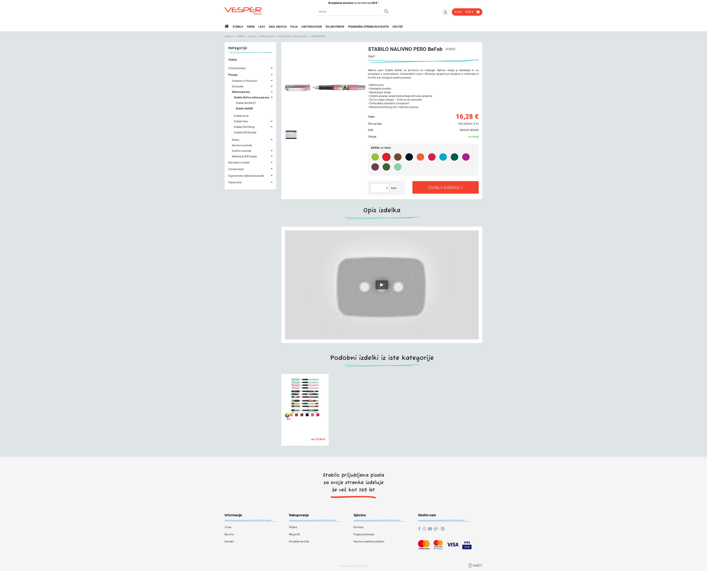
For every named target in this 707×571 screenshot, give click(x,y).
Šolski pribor (335, 26)
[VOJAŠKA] (386, 167)
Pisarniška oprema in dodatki (368, 26)
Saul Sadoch (278, 26)
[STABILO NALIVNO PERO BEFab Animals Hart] (325, 88)
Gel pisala (237, 86)
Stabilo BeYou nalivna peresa (292, 36)
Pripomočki (235, 182)
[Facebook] (419, 529)
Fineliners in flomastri (244, 80)
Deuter (398, 26)
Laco (261, 26)
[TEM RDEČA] (432, 157)
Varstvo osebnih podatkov (369, 541)
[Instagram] (424, 529)
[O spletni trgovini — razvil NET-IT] (475, 565)
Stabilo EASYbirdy (244, 126)
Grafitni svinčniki (241, 150)
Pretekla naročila (299, 541)
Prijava (445, 12)
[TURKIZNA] (443, 157)
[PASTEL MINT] (398, 167)
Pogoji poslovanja (364, 534)
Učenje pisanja (236, 68)
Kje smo (229, 534)
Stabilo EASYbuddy (245, 132)
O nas (228, 527)
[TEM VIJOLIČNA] (375, 167)
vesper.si (229, 36)
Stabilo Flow (241, 121)
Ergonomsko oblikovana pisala (246, 175)
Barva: (381, 147)
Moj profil (294, 534)
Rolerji (235, 139)
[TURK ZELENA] (454, 157)
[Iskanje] (386, 11)
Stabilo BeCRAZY (246, 103)
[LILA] (466, 157)
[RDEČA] (420, 157)
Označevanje (236, 169)
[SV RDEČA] (386, 157)
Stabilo (238, 26)
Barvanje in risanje (239, 162)
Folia (294, 26)
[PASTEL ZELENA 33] (375, 157)
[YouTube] (430, 529)
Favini (251, 26)
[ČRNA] (409, 157)
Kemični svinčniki (242, 145)
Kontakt (229, 541)
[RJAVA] (398, 157)
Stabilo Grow (241, 115)
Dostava (358, 527)
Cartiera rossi (311, 26)
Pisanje (252, 36)
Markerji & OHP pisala (244, 156)
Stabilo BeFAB (318, 36)
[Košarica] (467, 12)
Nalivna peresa (267, 36)
